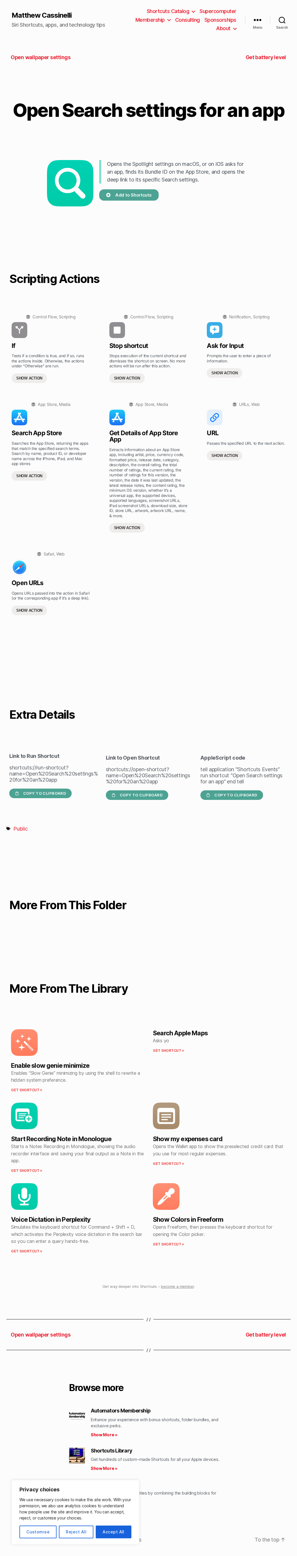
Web (255, 404)
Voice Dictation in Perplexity (50, 1219)
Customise (38, 1531)
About (223, 28)
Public (20, 829)
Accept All (113, 1531)
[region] (75, 1512)
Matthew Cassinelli (42, 15)
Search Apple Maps (180, 1033)
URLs (244, 404)
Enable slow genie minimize (50, 1065)
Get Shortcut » (26, 1090)
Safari (49, 553)
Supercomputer (218, 11)
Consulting (187, 20)
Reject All (76, 1531)
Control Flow (44, 316)
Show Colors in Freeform (188, 1219)
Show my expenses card (187, 1139)
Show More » (104, 1434)
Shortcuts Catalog (168, 11)
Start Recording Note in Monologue (61, 1139)
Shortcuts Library (111, 1451)
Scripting (67, 316)
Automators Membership (121, 1411)
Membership (150, 20)
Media (64, 404)
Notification (240, 316)
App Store (47, 404)
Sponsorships (220, 20)
